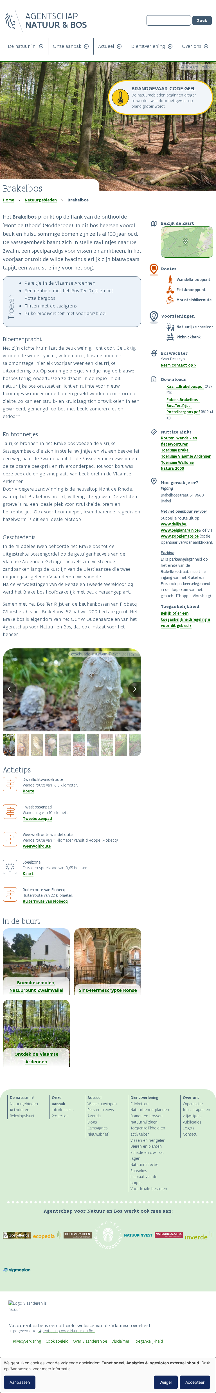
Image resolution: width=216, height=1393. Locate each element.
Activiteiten (19, 1109)
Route (28, 791)
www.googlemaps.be (180, 536)
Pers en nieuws (100, 1109)
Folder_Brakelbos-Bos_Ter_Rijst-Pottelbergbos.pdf (183, 405)
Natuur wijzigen (144, 1122)
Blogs (92, 1122)
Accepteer (194, 1382)
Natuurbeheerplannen (149, 1109)
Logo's (188, 1128)
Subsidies (138, 1171)
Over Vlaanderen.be (90, 1341)
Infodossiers (63, 1109)
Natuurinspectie (144, 1164)
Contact (190, 1134)
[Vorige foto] (9, 689)
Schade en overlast (147, 1152)
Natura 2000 (172, 468)
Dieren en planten (146, 1146)
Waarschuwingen (102, 1104)
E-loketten (139, 1104)
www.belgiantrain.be (180, 530)
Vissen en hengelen (147, 1140)
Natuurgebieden (41, 200)
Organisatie (193, 1104)
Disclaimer (120, 1341)
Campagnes (97, 1128)
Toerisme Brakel (175, 450)
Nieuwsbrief (97, 1134)
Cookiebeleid (57, 1341)
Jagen (135, 1158)
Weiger (165, 1382)
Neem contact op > (178, 365)
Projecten (60, 1116)
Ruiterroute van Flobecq (45, 901)
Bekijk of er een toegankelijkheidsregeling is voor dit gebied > (185, 619)
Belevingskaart (22, 1116)
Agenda (94, 1116)
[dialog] (108, 1375)
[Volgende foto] (134, 689)
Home (8, 200)
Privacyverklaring (27, 1341)
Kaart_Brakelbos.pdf (185, 386)
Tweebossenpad (37, 818)
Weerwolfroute (37, 846)
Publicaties (192, 1122)
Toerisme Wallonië (177, 462)
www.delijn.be (173, 524)
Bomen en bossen (146, 1116)
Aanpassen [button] (20, 1382)
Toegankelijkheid (148, 1341)
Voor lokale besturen (148, 1189)
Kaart (28, 873)
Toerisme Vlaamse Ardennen (186, 456)
